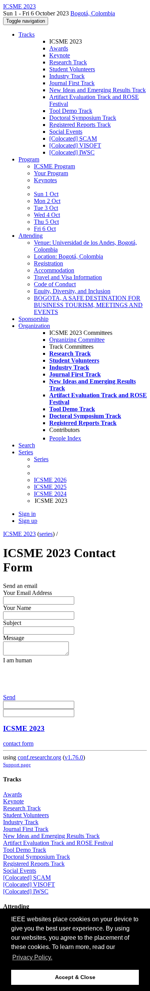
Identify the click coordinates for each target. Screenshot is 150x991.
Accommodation (54, 270)
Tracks (26, 34)
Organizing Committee (77, 339)
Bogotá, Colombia (92, 13)
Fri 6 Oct (45, 228)
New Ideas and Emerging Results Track (97, 90)
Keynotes (45, 180)
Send (9, 697)
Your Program (51, 173)
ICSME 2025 (50, 487)
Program (28, 159)
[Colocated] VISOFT (75, 145)
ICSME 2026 (50, 480)
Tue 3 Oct (46, 208)
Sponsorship (33, 319)
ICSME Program (54, 166)
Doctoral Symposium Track (82, 117)
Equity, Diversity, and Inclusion (72, 291)
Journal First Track (72, 83)
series (46, 534)
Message (13, 638)
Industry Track (67, 76)
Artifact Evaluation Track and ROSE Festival (58, 843)
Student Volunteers (72, 69)
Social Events (65, 131)
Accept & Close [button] (75, 977)
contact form (18, 743)
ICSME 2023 (19, 534)
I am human (17, 660)
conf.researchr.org (39, 757)
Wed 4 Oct (47, 215)
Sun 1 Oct (46, 194)
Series (41, 459)
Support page (17, 765)
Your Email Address (27, 593)
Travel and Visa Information (68, 277)
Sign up (27, 520)
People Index (65, 438)
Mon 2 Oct (47, 201)
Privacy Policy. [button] (32, 957)
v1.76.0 (74, 757)
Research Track (68, 62)
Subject (12, 623)
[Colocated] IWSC (72, 152)
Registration (48, 263)
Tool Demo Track (70, 110)
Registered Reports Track (80, 124)
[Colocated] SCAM (73, 138)
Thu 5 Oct (46, 221)
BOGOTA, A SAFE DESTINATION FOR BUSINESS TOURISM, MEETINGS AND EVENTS (88, 305)
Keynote (59, 55)
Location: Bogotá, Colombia (68, 256)
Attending (30, 235)
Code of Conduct (55, 284)
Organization (34, 325)
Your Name (17, 608)
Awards (58, 48)
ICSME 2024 (50, 493)
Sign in (27, 514)
